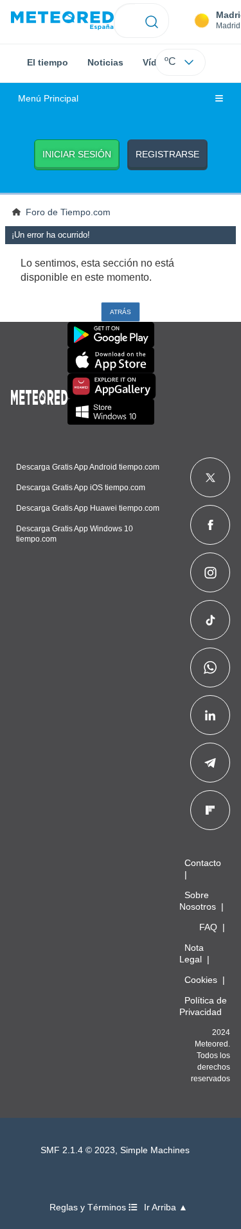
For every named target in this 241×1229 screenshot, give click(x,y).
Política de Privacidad (203, 1006)
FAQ (208, 927)
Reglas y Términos (89, 1207)
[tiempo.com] (62, 21)
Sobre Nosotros (197, 901)
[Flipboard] (210, 810)
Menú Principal (48, 98)
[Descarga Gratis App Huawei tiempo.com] (111, 386)
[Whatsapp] (210, 667)
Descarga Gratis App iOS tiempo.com (80, 487)
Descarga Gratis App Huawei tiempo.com (87, 508)
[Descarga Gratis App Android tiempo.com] (110, 335)
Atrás (120, 311)
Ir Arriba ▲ (166, 1207)
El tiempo (47, 62)
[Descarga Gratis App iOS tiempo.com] (110, 360)
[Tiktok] (210, 620)
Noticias (105, 62)
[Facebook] (210, 525)
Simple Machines (155, 1150)
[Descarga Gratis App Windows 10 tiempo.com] (110, 412)
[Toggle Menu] (219, 99)
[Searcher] (152, 20)
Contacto (202, 863)
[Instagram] (210, 572)
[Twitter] (210, 477)
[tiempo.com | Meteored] (39, 395)
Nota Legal (191, 953)
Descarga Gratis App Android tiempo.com (87, 467)
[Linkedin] (210, 715)
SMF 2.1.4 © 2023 (77, 1150)
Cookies (200, 980)
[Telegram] (209, 762)
